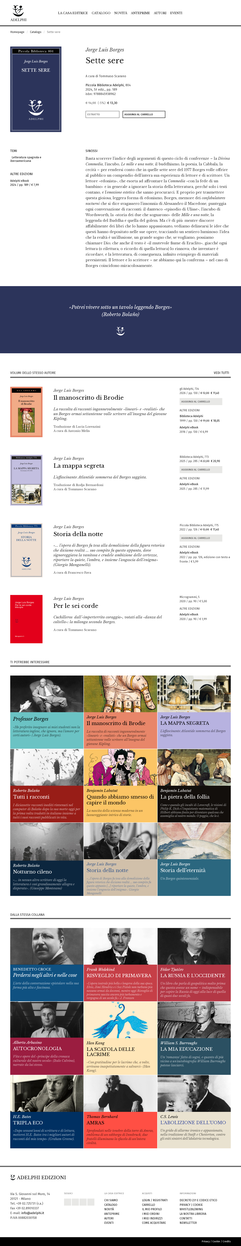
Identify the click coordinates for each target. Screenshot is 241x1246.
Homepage (17, 32)
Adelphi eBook (189, 427)
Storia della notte (78, 534)
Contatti (186, 1218)
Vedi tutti (222, 373)
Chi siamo (111, 1200)
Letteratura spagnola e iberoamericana (25, 159)
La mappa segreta (78, 465)
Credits (227, 1241)
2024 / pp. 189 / (24, 183)
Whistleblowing (191, 1209)
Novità (120, 13)
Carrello (148, 1205)
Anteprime (140, 13)
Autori (160, 13)
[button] (220, 50)
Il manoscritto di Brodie (88, 397)
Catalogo (101, 13)
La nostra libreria (193, 1214)
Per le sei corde (75, 605)
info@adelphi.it (32, 1213)
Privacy (185, 1205)
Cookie (198, 1205)
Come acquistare (154, 1222)
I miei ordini (150, 1214)
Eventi (176, 13)
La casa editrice (73, 13)
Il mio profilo (152, 1209)
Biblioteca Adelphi (191, 416)
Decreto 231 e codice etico (198, 1200)
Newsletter (188, 1222)
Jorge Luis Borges (105, 50)
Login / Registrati (155, 1200)
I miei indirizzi (152, 1218)
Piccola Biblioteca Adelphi (105, 85)
